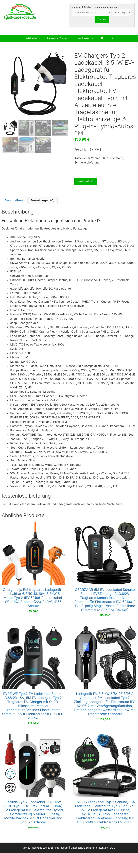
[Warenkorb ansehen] (102, 38)
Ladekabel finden (57, 38)
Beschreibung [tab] (15, 200)
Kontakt (103, 847)
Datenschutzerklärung (84, 847)
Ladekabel (31, 38)
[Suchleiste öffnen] (112, 38)
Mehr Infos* (86, 181)
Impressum (61, 847)
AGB (112, 847)
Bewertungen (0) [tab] (42, 200)
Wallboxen (84, 38)
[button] (63, 58)
